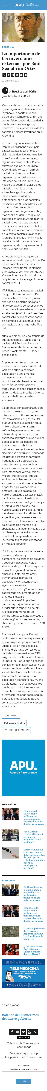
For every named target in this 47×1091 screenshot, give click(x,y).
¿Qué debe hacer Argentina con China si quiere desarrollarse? (33, 950)
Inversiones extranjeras (16, 730)
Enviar (23, 1081)
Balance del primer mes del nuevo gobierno (20, 1017)
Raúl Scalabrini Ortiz (14, 723)
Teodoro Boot (11, 716)
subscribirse (23, 1037)
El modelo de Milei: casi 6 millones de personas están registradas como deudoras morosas (34, 817)
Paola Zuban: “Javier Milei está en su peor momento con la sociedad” (33, 837)
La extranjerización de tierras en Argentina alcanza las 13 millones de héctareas (34, 933)
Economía (8, 47)
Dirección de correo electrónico (23, 1069)
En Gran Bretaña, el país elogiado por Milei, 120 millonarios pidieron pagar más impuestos (33, 894)
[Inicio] (27, 4)
